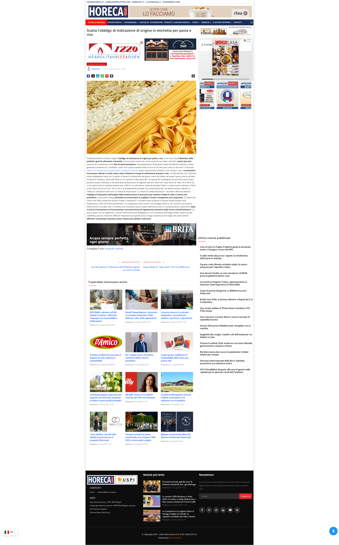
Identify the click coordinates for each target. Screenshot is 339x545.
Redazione (129, 401)
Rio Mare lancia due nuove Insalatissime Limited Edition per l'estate (224, 353)
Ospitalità (144, 22)
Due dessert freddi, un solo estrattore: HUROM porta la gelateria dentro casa (223, 274)
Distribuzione (156, 22)
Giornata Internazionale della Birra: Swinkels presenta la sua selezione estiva (222, 362)
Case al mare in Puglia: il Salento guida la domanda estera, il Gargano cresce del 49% (225, 248)
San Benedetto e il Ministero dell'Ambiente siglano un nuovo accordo (115, 268)
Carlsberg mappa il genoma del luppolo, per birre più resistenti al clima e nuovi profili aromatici (105, 398)
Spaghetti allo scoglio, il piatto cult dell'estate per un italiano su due (226, 335)
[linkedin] (223, 510)
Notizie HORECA (114, 22)
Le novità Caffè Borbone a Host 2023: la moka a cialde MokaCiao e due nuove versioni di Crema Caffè (179, 499)
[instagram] (216, 510)
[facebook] (202, 510)
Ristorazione (130, 22)
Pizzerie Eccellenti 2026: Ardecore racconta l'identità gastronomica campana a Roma (226, 344)
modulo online (114, 248)
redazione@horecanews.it (107, 492)
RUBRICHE (205, 22)
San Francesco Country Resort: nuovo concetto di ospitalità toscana (225, 318)
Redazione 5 (94, 365)
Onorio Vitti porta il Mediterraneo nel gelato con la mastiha (225, 327)
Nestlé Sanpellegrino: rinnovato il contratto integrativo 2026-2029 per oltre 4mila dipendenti (141, 315)
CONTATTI (237, 22)
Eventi (195, 22)
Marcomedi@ (175, 538)
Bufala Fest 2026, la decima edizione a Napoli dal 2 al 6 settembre (226, 300)
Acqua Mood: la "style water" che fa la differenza (166, 267)
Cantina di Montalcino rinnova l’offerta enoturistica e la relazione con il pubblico (176, 398)
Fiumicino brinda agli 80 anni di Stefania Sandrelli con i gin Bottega (179, 483)
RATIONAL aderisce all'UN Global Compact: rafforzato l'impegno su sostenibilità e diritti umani (103, 316)
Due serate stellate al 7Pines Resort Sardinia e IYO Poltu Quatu (225, 309)
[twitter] (209, 510)
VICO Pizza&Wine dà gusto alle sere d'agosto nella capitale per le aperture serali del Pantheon (225, 370)
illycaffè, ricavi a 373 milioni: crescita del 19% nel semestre (140, 396)
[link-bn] (190, 11)
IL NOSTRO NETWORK (221, 22)
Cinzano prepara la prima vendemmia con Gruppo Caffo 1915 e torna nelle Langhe (140, 437)
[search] (251, 22)
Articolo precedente (131, 262)
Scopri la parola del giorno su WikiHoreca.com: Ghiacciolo (223, 292)
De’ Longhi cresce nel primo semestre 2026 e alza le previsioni (139, 358)
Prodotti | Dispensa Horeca (176, 22)
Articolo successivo (152, 262)
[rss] (237, 510)
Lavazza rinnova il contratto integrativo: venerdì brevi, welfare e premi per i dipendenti (176, 315)
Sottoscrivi (245, 496)
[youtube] (230, 510)
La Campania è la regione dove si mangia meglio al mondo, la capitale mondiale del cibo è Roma (178, 514)
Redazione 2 (94, 325)
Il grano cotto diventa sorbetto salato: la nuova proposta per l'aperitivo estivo (223, 265)
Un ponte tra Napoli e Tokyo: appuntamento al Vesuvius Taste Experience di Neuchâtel (223, 283)
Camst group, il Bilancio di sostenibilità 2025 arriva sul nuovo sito (174, 358)
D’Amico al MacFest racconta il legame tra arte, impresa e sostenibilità (105, 358)
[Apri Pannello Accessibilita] (333, 531)
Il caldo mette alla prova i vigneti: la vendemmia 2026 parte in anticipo (224, 257)
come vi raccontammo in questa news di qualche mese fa (112, 170)
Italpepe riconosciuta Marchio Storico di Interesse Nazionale (176, 435)
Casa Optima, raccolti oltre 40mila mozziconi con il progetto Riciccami (103, 437)
